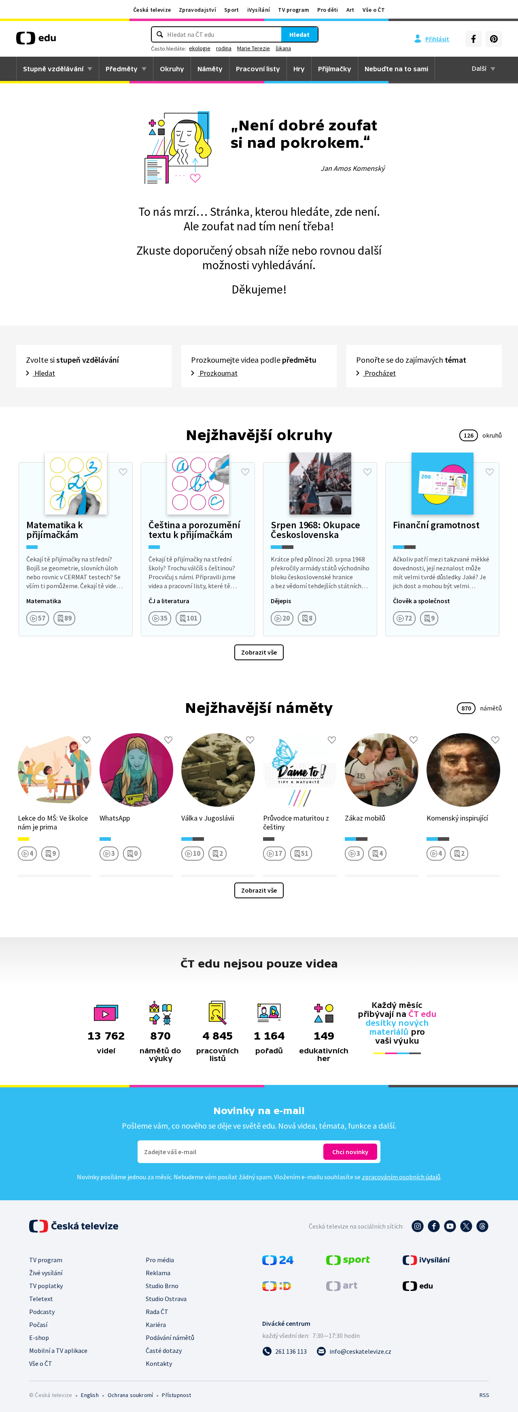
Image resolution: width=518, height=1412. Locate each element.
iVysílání (258, 9)
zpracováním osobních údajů (401, 1177)
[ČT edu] (36, 41)
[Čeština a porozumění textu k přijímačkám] (198, 549)
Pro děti (327, 9)
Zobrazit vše (259, 652)
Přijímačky (334, 68)
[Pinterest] (494, 39)
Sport (231, 9)
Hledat (299, 34)
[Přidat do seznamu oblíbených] (123, 472)
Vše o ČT (374, 9)
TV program (293, 9)
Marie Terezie (253, 48)
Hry (299, 68)
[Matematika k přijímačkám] (75, 549)
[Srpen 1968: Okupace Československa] (320, 549)
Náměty (210, 68)
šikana (283, 48)
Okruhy (172, 68)
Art (350, 9)
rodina (223, 48)
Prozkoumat (218, 373)
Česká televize (152, 9)
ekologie (199, 48)
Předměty (122, 68)
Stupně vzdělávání (53, 68)
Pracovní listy (258, 68)
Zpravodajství (197, 9)
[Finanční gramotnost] (442, 549)
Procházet (379, 373)
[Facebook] (473, 39)
